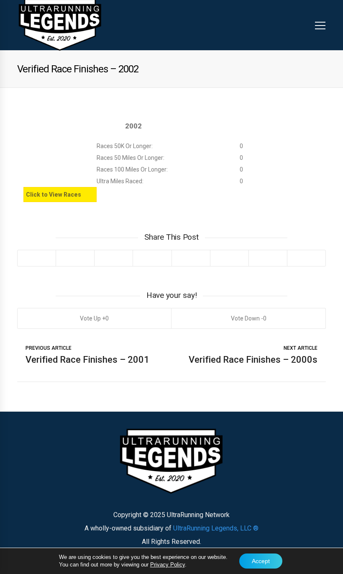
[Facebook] (75, 258)
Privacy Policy (167, 564)
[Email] (267, 258)
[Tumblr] (229, 258)
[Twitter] (37, 258)
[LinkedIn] (152, 258)
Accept (261, 561)
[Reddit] (191, 258)
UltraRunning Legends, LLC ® (216, 528)
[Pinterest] (113, 258)
